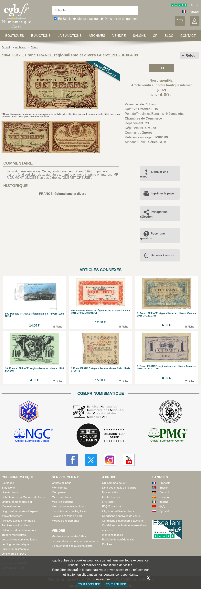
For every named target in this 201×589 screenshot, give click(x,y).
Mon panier (59, 492)
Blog (169, 35)
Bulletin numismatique (15, 548)
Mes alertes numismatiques (69, 506)
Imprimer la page (162, 193)
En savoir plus (101, 579)
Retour (191, 55)
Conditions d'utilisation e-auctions (122, 520)
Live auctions (70, 35)
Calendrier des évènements (19, 530)
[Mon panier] (180, 25)
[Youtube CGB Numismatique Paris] (129, 460)
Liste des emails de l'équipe (119, 487)
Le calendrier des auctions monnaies (75, 541)
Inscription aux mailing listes (69, 511)
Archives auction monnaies (18, 520)
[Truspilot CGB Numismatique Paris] (179, 5)
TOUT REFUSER (116, 584)
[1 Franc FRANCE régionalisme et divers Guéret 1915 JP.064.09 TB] (61, 108)
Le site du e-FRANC (14, 553)
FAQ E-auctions (112, 506)
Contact (188, 35)
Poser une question (152, 236)
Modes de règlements (65, 520)
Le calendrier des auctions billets (72, 545)
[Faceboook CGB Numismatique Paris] (72, 460)
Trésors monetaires (14, 534)
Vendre (119, 35)
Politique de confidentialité (118, 539)
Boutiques (14, 35)
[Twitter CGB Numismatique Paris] (91, 460)
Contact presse (111, 497)
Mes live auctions (62, 501)
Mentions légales (112, 534)
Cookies (107, 544)
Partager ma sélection (153, 214)
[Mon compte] (194, 25)
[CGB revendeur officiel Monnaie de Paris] (100, 435)
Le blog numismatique (15, 544)
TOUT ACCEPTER (89, 584)
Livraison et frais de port (67, 515)
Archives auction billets (16, 525)
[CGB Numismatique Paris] (16, 28)
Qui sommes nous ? (114, 482)
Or (155, 35)
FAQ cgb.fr (108, 501)
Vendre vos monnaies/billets (69, 536)
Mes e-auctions (61, 497)
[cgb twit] (191, 5)
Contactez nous (61, 482)
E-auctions (41, 35)
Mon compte (59, 487)
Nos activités (110, 492)
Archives (97, 35)
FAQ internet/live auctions (118, 511)
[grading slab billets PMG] (167, 435)
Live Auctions (10, 492)
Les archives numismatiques (19, 539)
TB (161, 68)
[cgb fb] (197, 5)
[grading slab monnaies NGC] (33, 435)
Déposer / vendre (162, 255)
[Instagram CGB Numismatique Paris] (110, 460)
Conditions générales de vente (121, 515)
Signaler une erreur (154, 174)
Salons (139, 35)
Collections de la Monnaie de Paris (23, 497)
